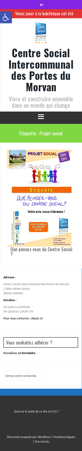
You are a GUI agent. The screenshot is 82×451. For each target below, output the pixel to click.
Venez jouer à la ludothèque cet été (44, 13)
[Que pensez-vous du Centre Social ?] (39, 198)
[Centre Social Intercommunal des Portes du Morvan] (41, 34)
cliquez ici (37, 318)
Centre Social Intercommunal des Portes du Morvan (41, 69)
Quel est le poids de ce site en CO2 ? (36, 411)
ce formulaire (26, 353)
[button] (6, 17)
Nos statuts (42, 441)
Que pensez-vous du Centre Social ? (41, 252)
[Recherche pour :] (24, 376)
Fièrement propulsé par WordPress (29, 437)
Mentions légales (64, 437)
